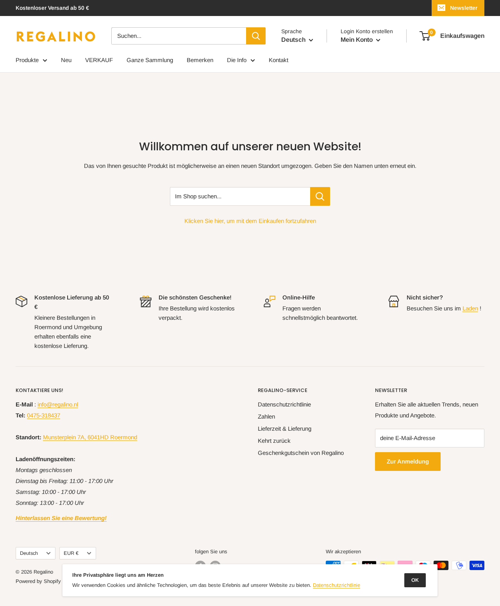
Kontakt (278, 60)
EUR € (71, 553)
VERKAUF (99, 60)
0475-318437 (43, 415)
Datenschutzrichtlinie (284, 404)
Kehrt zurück (274, 440)
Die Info (236, 60)
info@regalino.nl (58, 404)
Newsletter (463, 8)
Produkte (27, 60)
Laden (470, 308)
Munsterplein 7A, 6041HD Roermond (90, 437)
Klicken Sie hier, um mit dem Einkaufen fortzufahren (250, 220)
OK (415, 580)
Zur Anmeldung (408, 461)
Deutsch (29, 553)
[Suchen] (256, 36)
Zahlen (266, 416)
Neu (66, 60)
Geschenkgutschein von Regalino (301, 452)
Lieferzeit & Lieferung (284, 428)
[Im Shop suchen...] (320, 196)
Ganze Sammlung (150, 60)
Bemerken (200, 60)
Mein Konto (357, 39)
